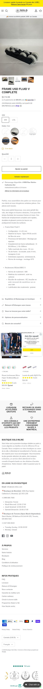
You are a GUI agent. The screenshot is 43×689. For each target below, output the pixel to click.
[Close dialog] (41, 334)
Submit (31, 349)
